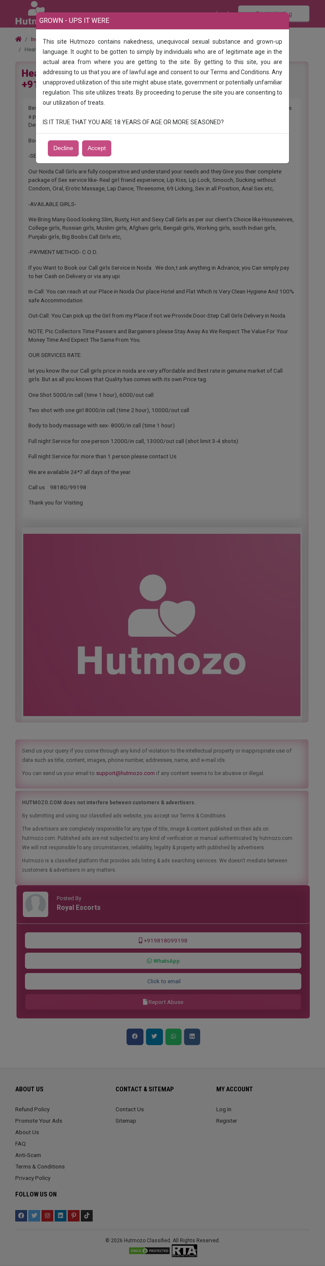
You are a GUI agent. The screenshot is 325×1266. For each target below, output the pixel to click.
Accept (97, 148)
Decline (63, 148)
